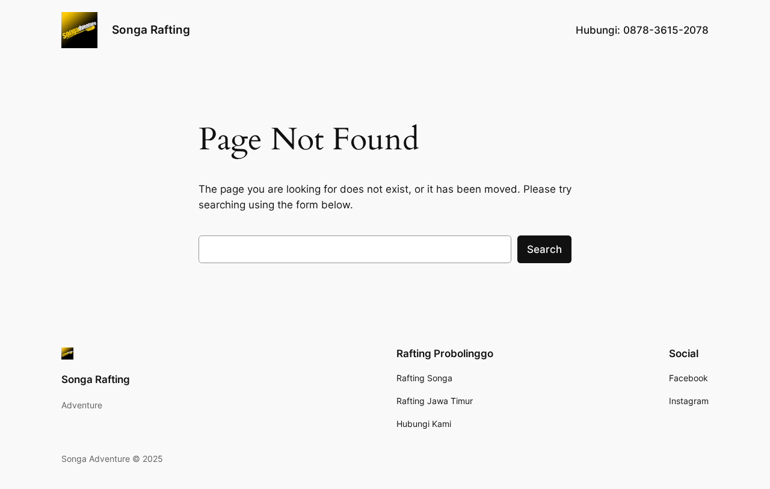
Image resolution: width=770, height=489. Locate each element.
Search (544, 249)
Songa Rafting (151, 29)
